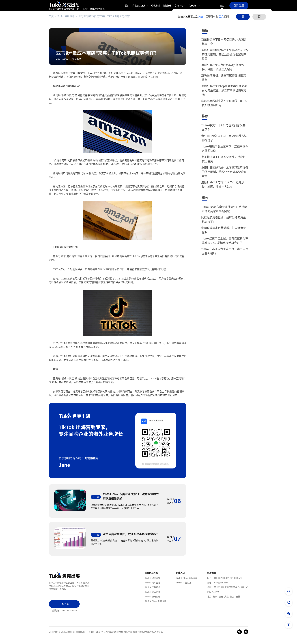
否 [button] (259, 16)
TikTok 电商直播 (152, 578)
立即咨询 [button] (64, 604)
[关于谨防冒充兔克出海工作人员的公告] (288, 591)
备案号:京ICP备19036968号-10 (148, 632)
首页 (51, 16)
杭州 (215, 596)
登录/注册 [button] (239, 5)
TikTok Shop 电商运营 (155, 601)
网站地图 (128, 632)
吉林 (238, 596)
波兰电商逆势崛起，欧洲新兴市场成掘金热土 (131, 534)
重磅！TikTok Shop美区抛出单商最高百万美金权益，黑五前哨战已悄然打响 (224, 90)
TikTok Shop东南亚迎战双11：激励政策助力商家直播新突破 (131, 496)
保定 (232, 596)
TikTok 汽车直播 (152, 582)
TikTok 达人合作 (152, 592)
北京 (209, 596)
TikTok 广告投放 (152, 587)
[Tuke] (77, 4)
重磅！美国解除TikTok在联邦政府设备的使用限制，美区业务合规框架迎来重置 (225, 54)
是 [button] (243, 16)
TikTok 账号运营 (152, 596)
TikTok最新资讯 (66, 16)
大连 (226, 596)
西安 (221, 596)
